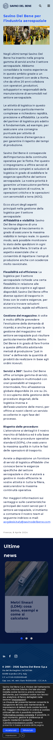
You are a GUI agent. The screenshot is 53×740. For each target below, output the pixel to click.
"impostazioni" (18, 699)
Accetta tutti (11, 730)
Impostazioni (11, 735)
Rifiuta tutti (28, 730)
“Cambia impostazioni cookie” (18, 722)
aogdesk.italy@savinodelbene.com (26, 521)
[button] (40, 6)
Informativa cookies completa (19, 715)
